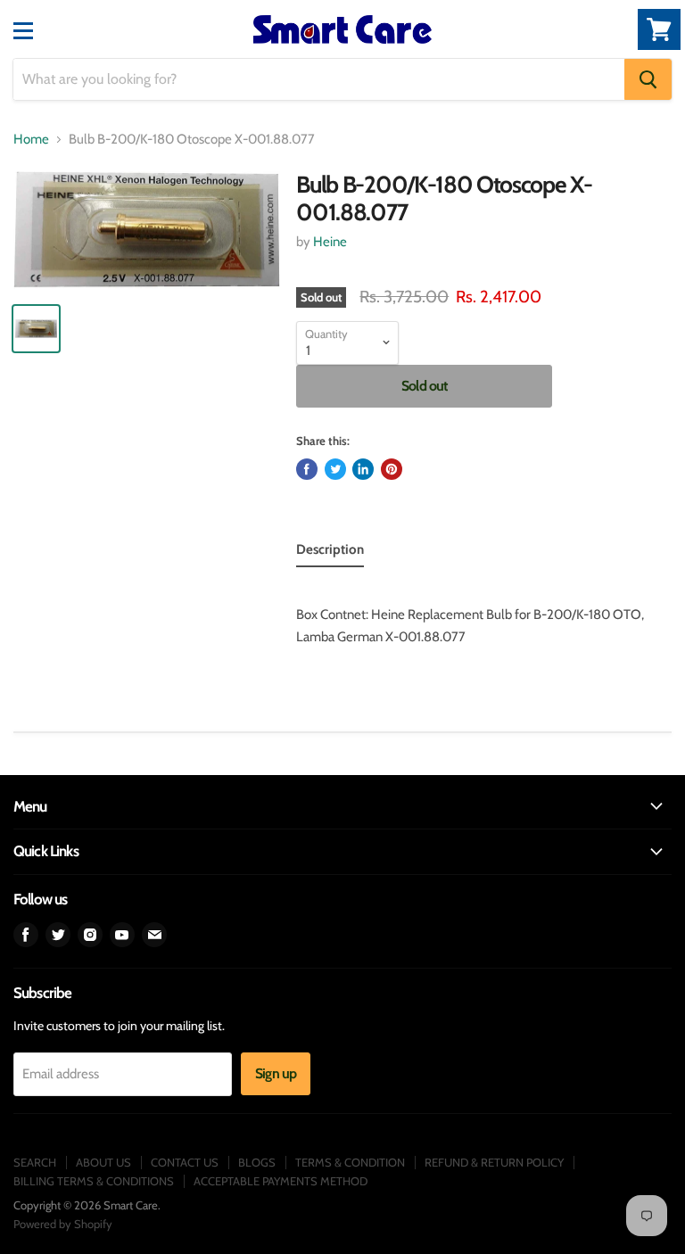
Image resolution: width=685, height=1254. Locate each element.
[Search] (648, 79)
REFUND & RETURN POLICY (494, 1162)
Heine (330, 242)
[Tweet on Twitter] (335, 469)
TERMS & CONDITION (350, 1162)
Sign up (275, 1073)
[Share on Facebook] (307, 469)
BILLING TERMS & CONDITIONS (93, 1181)
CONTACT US (185, 1162)
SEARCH (34, 1162)
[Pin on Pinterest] (391, 469)
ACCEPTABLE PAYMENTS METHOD (280, 1181)
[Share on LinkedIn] (363, 469)
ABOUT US (103, 1162)
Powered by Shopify (62, 1224)
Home (31, 139)
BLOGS (257, 1162)
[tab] (330, 553)
